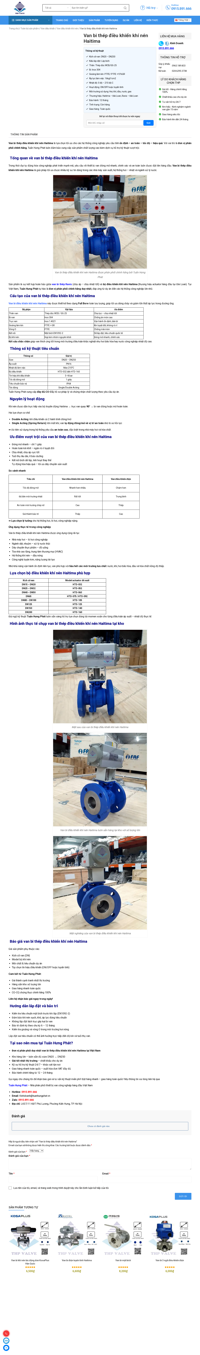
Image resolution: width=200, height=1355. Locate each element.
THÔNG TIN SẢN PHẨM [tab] (24, 134)
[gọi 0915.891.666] (168, 7)
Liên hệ (138, 20)
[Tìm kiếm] (125, 8)
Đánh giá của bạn (18, 1151)
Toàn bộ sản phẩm (30, 28)
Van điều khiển (48, 28)
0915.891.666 (181, 9)
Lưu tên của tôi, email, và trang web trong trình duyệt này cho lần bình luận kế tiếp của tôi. (61, 1187)
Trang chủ (62, 20)
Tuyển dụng (111, 20)
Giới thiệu (78, 20)
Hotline (175, 5)
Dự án (126, 20)
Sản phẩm (94, 20)
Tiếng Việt (183, 20)
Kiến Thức (152, 20)
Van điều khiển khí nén (67, 28)
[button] (30, 20)
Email (106, 1173)
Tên (12, 1173)
